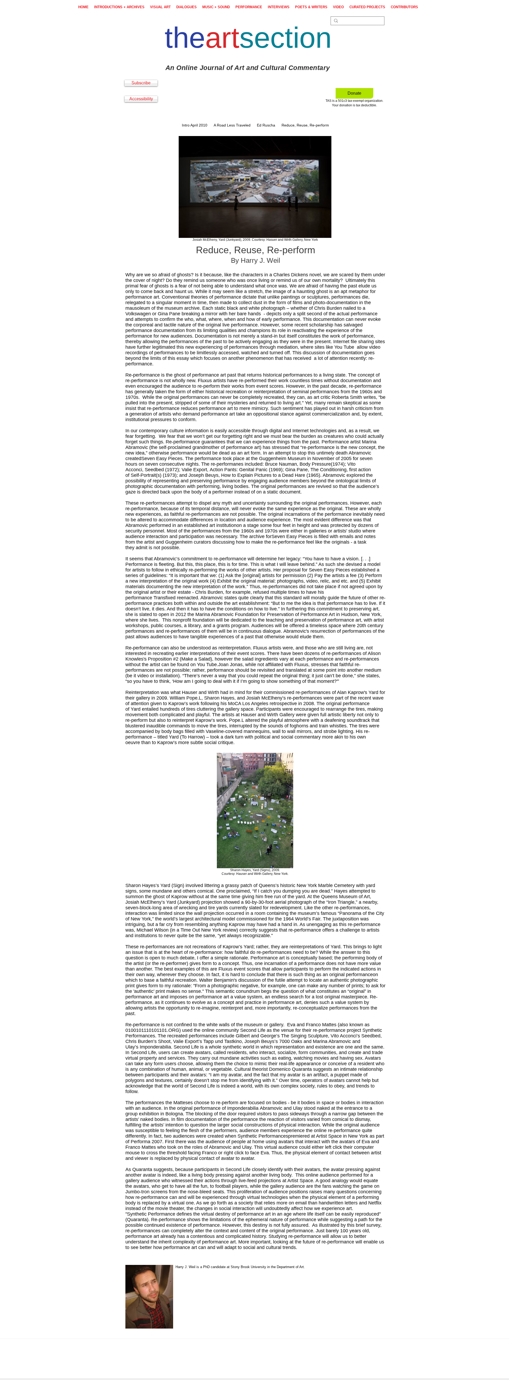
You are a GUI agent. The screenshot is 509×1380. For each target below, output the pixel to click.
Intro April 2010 (194, 125)
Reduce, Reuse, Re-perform (305, 125)
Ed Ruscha (266, 125)
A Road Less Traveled (232, 125)
